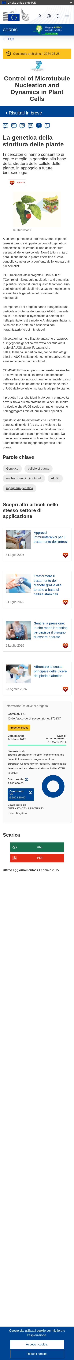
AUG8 (55, 478)
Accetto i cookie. (37, 1344)
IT (39, 125)
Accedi (39, 16)
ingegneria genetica (19, 488)
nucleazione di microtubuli (24, 478)
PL (47, 125)
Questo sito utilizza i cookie (27, 1330)
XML (40, 847)
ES (22, 125)
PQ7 (11, 39)
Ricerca (58, 16)
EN (14, 125)
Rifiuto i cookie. (37, 1353)
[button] (49, 16)
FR (30, 125)
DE (5, 125)
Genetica (12, 468)
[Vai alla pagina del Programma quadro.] (37, 66)
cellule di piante (38, 468)
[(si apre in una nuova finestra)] (16, 14)
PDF (40, 857)
